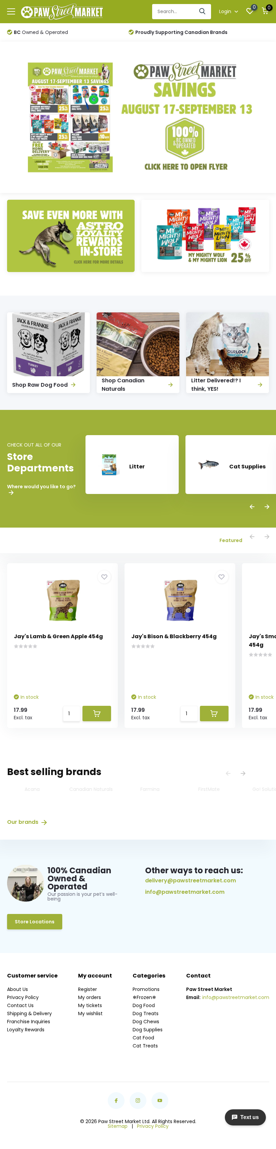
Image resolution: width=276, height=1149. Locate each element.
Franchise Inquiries (28, 1021)
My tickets (90, 1005)
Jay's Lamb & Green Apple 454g (58, 636)
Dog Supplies (148, 1029)
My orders (89, 997)
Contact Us (20, 1005)
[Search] (202, 11)
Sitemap (118, 1126)
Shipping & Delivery (29, 1013)
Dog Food (144, 1005)
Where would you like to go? (41, 487)
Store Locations (35, 921)
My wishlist (90, 1013)
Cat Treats (145, 1045)
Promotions (146, 989)
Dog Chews (146, 1021)
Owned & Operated (41, 32)
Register (87, 989)
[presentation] (252, 507)
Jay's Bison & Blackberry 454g (174, 636)
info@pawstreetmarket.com (185, 892)
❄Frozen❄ (144, 997)
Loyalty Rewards (25, 1029)
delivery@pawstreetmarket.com (190, 880)
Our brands (23, 822)
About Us (17, 989)
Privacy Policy (23, 997)
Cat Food (143, 1037)
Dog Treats (146, 1013)
